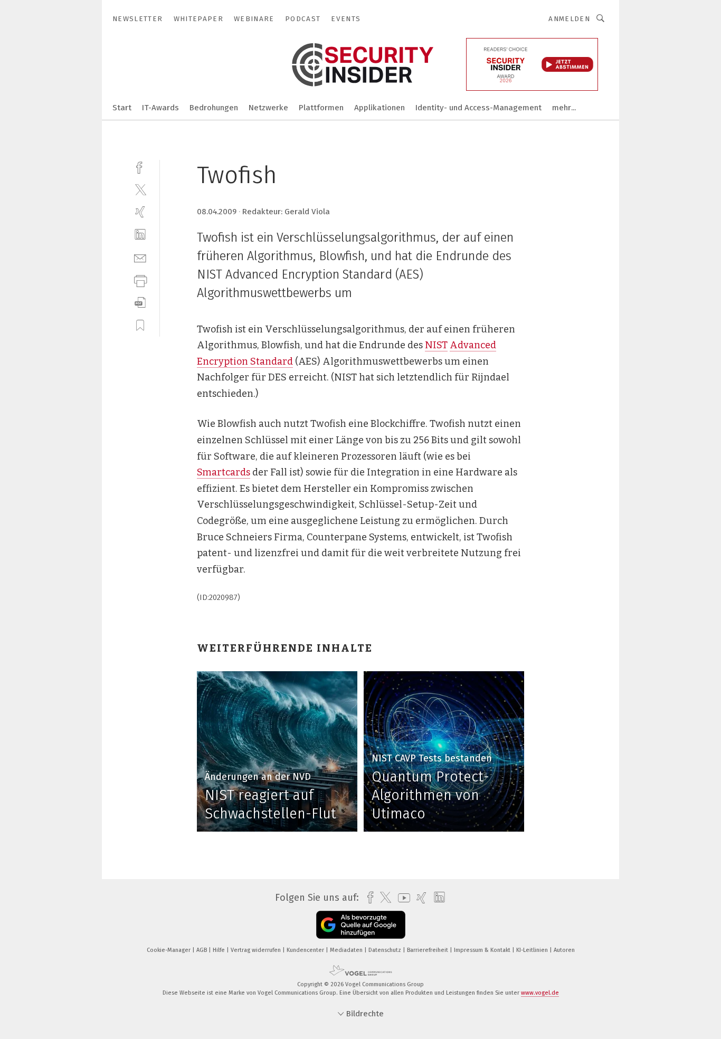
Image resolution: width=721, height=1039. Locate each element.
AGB (202, 950)
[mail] (140, 257)
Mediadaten (347, 950)
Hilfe (219, 950)
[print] (140, 280)
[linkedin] (140, 234)
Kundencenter (306, 950)
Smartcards (223, 472)
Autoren (564, 950)
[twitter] (140, 189)
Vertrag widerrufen (256, 950)
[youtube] (401, 897)
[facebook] (140, 166)
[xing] (140, 211)
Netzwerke (268, 107)
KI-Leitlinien (532, 950)
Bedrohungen (213, 107)
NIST (436, 345)
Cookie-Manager (169, 950)
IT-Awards (160, 107)
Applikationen (379, 107)
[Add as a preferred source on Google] (360, 925)
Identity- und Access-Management (478, 107)
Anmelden (569, 18)
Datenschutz (385, 950)
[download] (140, 302)
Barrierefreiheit (428, 950)
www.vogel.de (540, 992)
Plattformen (321, 107)
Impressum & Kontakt (483, 950)
